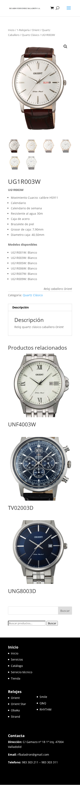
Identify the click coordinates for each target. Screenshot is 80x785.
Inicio (11, 30)
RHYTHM (45, 709)
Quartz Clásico (30, 35)
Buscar (52, 623)
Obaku (15, 710)
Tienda (15, 678)
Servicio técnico (21, 672)
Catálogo (17, 666)
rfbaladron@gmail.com (33, 754)
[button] (65, 46)
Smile (43, 697)
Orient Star (24, 704)
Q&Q (43, 703)
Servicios (17, 659)
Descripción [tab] (20, 307)
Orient (36, 30)
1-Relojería (23, 30)
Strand (15, 716)
